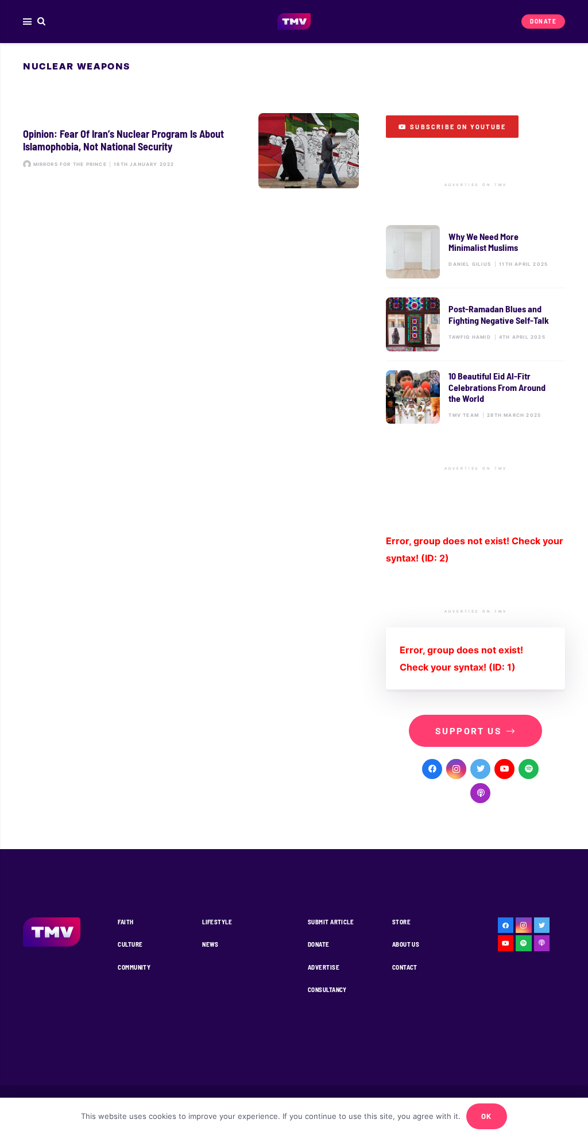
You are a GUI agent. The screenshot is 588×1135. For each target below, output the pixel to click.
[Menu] (27, 21)
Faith (125, 921)
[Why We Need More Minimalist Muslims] (475, 251)
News (210, 944)
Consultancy (327, 989)
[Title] (529, 769)
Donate (319, 944)
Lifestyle (217, 921)
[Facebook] (432, 769)
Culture (130, 944)
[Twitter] (480, 769)
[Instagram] (456, 769)
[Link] (294, 21)
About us (406, 944)
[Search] (41, 21)
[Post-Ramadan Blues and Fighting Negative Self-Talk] (475, 324)
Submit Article (331, 921)
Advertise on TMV (475, 185)
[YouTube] (504, 769)
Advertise (323, 967)
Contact (404, 967)
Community (134, 967)
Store (401, 921)
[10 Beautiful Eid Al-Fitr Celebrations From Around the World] (475, 397)
